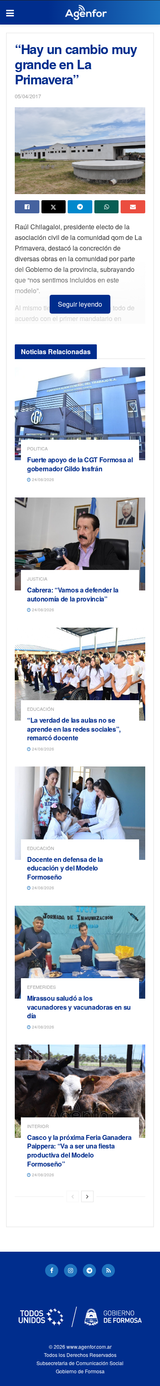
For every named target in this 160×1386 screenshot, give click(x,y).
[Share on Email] (133, 206)
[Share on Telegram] (80, 206)
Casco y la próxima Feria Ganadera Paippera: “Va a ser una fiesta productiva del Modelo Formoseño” (79, 1151)
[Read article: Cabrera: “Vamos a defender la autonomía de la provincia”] (80, 543)
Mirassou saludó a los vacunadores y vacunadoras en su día (79, 1006)
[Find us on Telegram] (89, 1270)
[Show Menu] (10, 12)
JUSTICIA (37, 579)
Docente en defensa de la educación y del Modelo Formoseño (65, 868)
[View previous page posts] (72, 1196)
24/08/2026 (42, 479)
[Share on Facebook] (27, 206)
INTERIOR (38, 1126)
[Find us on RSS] (108, 1270)
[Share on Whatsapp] (106, 206)
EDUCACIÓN (40, 709)
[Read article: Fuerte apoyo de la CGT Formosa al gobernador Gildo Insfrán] (80, 413)
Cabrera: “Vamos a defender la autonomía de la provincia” (73, 594)
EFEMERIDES (41, 987)
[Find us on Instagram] (70, 1270)
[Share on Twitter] (53, 206)
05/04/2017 (28, 96)
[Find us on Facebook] (51, 1270)
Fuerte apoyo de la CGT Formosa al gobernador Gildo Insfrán (80, 464)
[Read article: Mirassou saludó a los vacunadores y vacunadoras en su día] (80, 952)
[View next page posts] (87, 1196)
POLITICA (37, 448)
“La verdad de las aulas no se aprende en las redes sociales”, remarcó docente (74, 728)
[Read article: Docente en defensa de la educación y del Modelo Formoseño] (80, 812)
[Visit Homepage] (86, 13)
